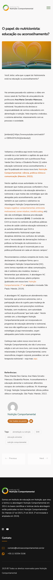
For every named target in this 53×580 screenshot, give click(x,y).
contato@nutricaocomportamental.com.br (26, 548)
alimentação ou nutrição (21, 432)
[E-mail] (31, 421)
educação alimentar (14, 437)
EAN (37, 432)
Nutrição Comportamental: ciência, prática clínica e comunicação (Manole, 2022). (26, 173)
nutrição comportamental (16, 442)
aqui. (36, 358)
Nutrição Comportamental (22, 414)
